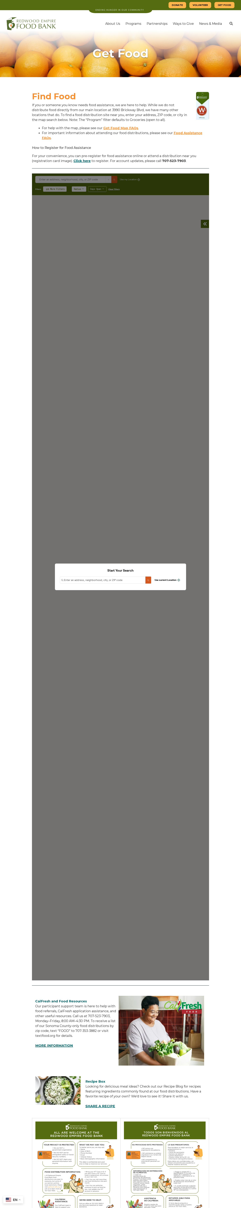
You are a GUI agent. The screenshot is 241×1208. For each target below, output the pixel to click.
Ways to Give (183, 24)
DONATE (177, 5)
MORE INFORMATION (54, 1046)
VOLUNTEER (200, 5)
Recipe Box (95, 1081)
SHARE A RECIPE (100, 1106)
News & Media (210, 24)
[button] (231, 23)
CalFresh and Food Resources (61, 1001)
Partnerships (157, 24)
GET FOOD (224, 5)
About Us (112, 24)
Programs (133, 24)
